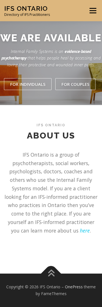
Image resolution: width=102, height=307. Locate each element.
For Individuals (27, 84)
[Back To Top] (51, 274)
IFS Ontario (26, 8)
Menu (92, 10)
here (85, 230)
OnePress (74, 286)
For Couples (75, 84)
